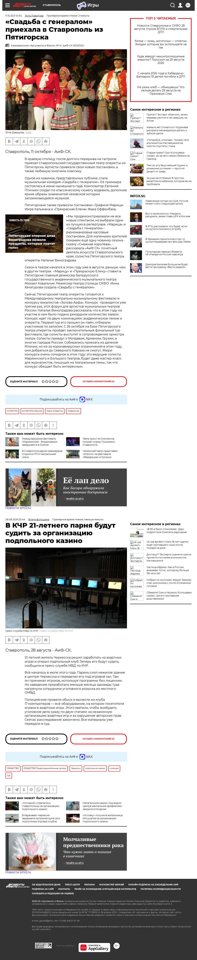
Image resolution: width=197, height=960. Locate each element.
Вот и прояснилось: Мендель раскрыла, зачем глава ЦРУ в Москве (167, 215)
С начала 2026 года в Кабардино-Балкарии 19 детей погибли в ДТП (160, 75)
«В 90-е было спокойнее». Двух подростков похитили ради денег (167, 531)
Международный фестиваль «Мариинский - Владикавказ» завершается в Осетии (40, 441)
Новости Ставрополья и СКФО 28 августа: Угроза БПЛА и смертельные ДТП (161, 29)
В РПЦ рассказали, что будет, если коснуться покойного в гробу (166, 227)
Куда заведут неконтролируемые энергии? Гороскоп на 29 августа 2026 (161, 60)
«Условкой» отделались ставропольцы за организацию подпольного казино (40, 806)
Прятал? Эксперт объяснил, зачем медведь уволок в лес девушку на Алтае (167, 117)
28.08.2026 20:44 (15, 519)
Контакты (64, 889)
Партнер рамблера (65, 945)
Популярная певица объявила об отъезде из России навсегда (164, 253)
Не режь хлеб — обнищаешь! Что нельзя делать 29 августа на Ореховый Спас (160, 90)
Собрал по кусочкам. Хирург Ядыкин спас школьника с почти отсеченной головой (169, 582)
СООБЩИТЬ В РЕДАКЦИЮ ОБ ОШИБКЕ (53, 893)
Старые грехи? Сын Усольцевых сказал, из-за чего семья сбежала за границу (168, 155)
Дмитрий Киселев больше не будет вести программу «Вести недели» (166, 266)
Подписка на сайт (43, 889)
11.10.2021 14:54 (13, 15)
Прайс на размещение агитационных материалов (105, 889)
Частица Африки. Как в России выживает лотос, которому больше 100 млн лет (168, 570)
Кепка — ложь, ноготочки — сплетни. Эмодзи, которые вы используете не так (161, 44)
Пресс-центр (72, 884)
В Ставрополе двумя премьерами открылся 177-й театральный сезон (42, 454)
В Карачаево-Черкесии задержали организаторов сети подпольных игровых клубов (41, 818)
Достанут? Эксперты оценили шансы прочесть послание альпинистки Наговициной (169, 557)
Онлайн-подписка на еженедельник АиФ (153, 884)
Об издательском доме (46, 884)
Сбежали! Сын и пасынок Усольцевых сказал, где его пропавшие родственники (169, 595)
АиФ (28, 132)
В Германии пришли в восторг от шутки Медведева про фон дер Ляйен (168, 240)
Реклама (89, 884)
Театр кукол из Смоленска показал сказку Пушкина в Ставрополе (99, 441)
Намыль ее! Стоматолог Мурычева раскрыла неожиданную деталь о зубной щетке (167, 130)
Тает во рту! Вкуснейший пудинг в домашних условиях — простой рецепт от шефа (167, 168)
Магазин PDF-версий (111, 884)
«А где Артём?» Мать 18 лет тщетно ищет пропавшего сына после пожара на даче (167, 544)
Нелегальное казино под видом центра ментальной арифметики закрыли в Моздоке (102, 806)
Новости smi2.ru (18, 508)
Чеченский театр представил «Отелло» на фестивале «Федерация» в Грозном (100, 454)
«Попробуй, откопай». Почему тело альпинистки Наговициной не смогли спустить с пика (168, 143)
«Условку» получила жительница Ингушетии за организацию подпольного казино (103, 818)
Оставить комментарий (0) (98, 381)
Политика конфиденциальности (161, 889)
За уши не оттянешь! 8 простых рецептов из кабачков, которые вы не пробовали (169, 181)
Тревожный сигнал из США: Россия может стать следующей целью (166, 202)
